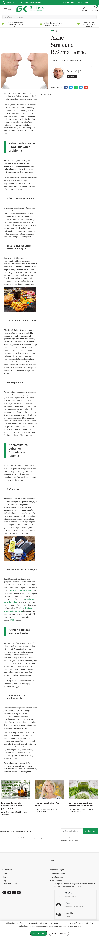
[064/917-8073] (4, 2)
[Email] (58, 905)
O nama (88, 2)
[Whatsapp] (19, 892)
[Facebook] (4, 892)
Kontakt (80, 2)
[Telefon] (58, 895)
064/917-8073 (11, 2)
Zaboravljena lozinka (57, 873)
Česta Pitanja (68, 2)
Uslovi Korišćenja (56, 881)
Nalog (84, 10)
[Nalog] (84, 7)
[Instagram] (9, 892)
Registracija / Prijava (57, 870)
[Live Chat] (58, 915)
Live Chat (69, 913)
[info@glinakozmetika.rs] (22, 2)
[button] (7, 9)
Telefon (68, 893)
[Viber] (14, 892)
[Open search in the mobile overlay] (49, 17)
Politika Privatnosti (56, 877)
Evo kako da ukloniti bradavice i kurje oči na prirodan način (12, 806)
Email (68, 903)
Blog (96, 2)
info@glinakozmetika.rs (33, 2)
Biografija (71, 76)
